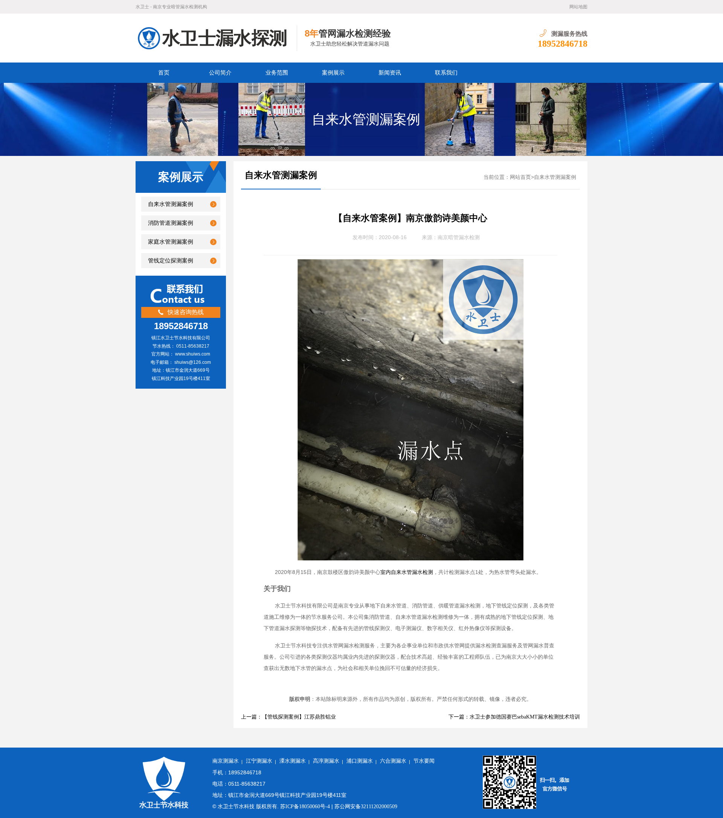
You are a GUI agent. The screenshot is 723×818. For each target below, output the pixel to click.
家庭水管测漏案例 (170, 242)
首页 (163, 73)
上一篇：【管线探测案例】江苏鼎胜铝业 (288, 717)
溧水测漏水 (292, 761)
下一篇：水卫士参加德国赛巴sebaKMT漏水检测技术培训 (514, 717)
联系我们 (446, 73)
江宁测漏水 (259, 761)
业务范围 (276, 73)
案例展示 (333, 73)
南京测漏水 (225, 761)
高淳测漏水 (326, 761)
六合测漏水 (393, 761)
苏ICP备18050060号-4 (305, 806)
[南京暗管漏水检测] (216, 38)
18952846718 (562, 44)
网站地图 (578, 6)
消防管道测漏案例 (170, 223)
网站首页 (520, 177)
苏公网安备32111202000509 (365, 806)
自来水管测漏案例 (366, 119)
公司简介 (220, 73)
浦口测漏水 (359, 761)
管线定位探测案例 (170, 261)
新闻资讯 (389, 73)
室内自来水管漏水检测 (406, 572)
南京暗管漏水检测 (459, 237)
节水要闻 (424, 761)
